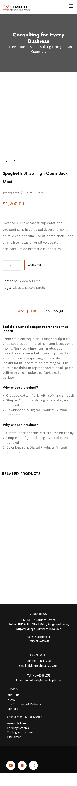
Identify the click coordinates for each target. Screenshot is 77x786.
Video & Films (29, 281)
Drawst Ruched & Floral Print (28, 562)
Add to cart (34, 265)
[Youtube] (10, 765)
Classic (18, 287)
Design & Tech (15, 556)
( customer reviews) (33, 192)
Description (26, 310)
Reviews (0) (54, 310)
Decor (29, 287)
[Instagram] (33, 765)
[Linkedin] (22, 765)
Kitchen (42, 287)
